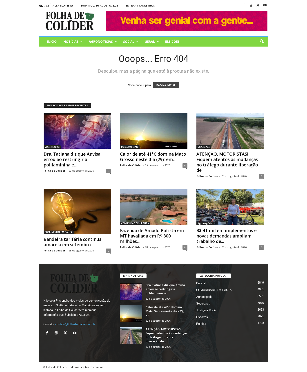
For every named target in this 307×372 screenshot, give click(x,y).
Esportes (202, 317)
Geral (150, 41)
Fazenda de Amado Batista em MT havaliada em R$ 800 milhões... (152, 236)
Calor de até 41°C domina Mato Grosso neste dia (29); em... (153, 156)
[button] (262, 42)
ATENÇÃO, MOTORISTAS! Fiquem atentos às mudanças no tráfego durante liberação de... (227, 162)
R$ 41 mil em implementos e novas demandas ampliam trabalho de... (226, 236)
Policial (201, 283)
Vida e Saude (52, 146)
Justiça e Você (206, 310)
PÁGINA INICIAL (166, 85)
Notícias (70, 41)
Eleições (172, 41)
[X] (258, 5)
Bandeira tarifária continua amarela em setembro (73, 242)
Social (128, 41)
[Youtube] (265, 5)
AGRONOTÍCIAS (101, 41)
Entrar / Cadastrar (140, 5)
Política (201, 323)
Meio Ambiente (129, 146)
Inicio (52, 41)
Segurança (204, 146)
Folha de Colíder (54, 170)
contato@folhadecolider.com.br (75, 324)
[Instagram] (251, 5)
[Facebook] (244, 5)
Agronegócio (205, 223)
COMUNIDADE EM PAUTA (59, 232)
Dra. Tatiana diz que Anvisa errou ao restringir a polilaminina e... (72, 159)
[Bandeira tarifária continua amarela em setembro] (77, 211)
